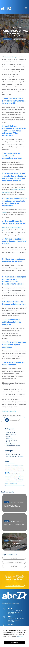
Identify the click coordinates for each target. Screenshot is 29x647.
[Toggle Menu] (26, 8)
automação (16, 465)
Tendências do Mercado (13, 446)
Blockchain (14, 467)
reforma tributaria (9, 481)
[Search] (7, 420)
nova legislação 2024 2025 (18, 479)
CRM (19, 468)
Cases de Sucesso (11, 432)
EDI (8, 109)
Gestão (8, 436)
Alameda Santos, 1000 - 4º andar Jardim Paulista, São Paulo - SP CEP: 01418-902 (15, 612)
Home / (10, 27)
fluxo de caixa (16, 476)
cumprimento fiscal (20, 470)
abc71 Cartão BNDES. (9, 465)
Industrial (9, 438)
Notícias (8, 442)
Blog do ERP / (17, 27)
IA (20, 478)
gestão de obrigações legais (14, 478)
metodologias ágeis (9, 479)
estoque (4, 212)
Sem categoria (10, 444)
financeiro (11, 473)
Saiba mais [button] (20, 636)
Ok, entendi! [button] (14, 642)
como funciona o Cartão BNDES (11, 468)
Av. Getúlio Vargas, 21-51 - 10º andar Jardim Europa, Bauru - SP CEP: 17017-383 (16, 620)
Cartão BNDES (20, 467)
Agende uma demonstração (14, 585)
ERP (7, 473)
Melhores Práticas (11, 440)
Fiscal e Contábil (11, 434)
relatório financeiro (13, 483)
